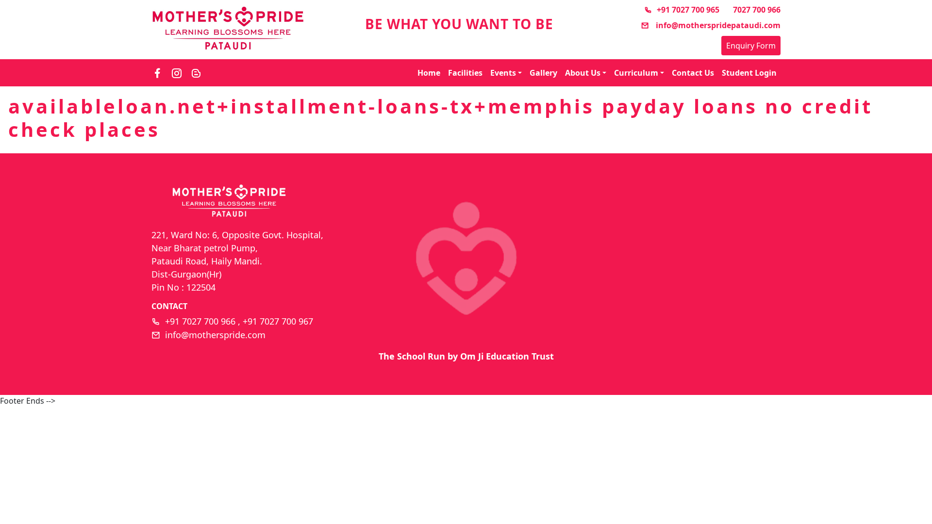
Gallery (543, 72)
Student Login (749, 72)
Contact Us (693, 72)
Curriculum (636, 72)
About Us (582, 72)
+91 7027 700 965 (688, 9)
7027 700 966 (757, 9)
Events (503, 72)
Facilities (465, 72)
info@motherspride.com (215, 335)
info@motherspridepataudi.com (717, 25)
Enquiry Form (751, 45)
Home (428, 72)
